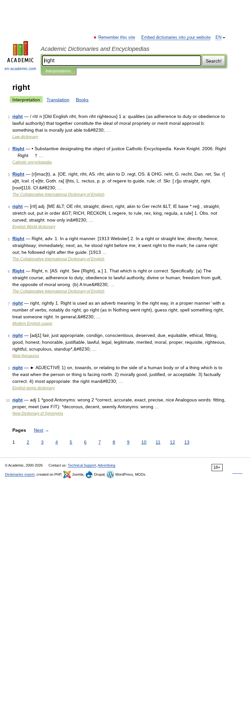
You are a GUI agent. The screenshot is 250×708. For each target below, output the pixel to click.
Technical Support (82, 465)
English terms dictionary (33, 388)
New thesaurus (25, 356)
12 (172, 442)
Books (82, 99)
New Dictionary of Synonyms (37, 413)
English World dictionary (33, 226)
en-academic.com (20, 68)
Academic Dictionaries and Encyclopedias (95, 49)
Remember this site (117, 37)
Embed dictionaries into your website (176, 37)
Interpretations (58, 71)
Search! (214, 61)
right (17, 116)
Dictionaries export (20, 474)
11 (158, 442)
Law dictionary (25, 137)
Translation (58, 99)
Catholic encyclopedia (32, 162)
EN (218, 37)
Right (18, 148)
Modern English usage (32, 323)
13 (186, 442)
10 (143, 442)
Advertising (106, 465)
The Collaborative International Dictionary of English (58, 194)
